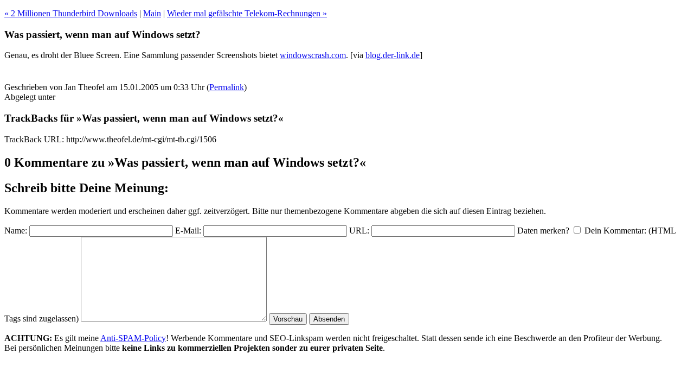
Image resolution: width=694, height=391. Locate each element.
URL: (359, 230)
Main (152, 13)
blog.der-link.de (392, 55)
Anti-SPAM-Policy (133, 338)
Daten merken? (543, 230)
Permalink (226, 87)
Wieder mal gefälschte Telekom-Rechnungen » (247, 13)
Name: (15, 230)
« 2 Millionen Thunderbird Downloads (70, 13)
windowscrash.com (313, 55)
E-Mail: (188, 230)
